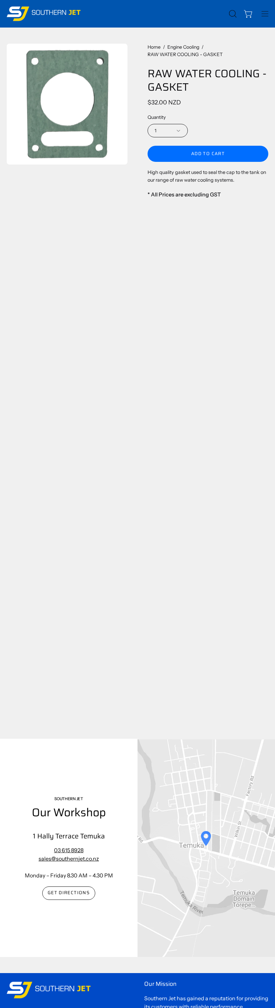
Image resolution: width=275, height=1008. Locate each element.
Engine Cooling (183, 47)
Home (154, 47)
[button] (232, 13)
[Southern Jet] (43, 13)
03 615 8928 (69, 850)
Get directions (69, 892)
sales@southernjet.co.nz (69, 858)
